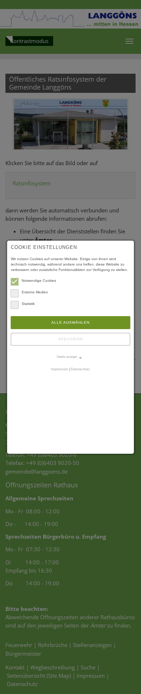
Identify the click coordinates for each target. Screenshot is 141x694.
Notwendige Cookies (39, 281)
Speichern (70, 339)
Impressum (59, 369)
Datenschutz (80, 369)
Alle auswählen (70, 322)
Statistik (28, 304)
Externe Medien (35, 292)
